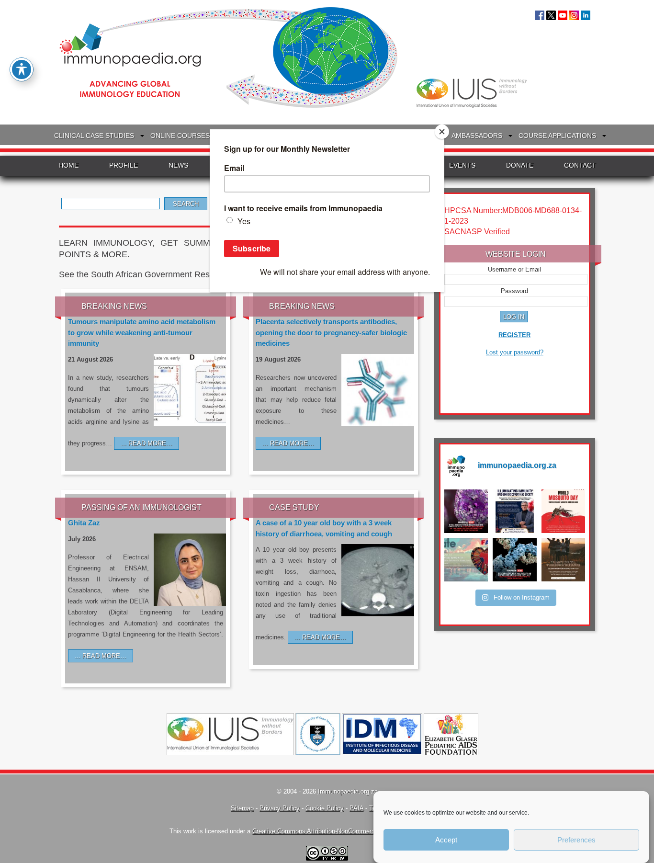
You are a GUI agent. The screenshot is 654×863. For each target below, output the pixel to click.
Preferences (576, 840)
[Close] (442, 132)
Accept (446, 840)
